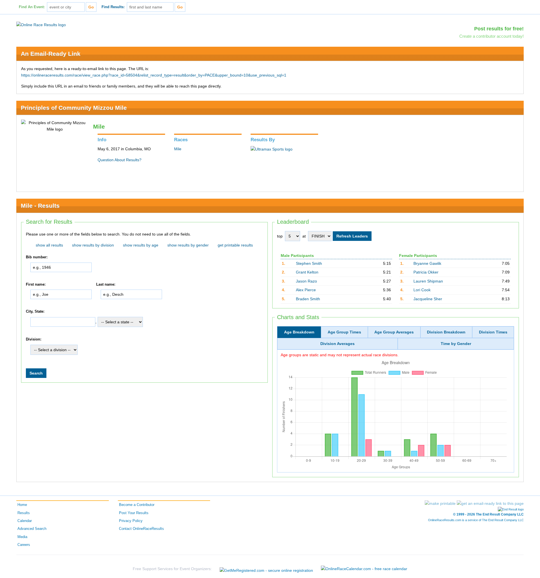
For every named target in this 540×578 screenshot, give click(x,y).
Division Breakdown (446, 332)
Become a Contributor (136, 505)
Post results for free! (499, 29)
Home (22, 505)
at (304, 236)
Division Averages (337, 343)
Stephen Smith (309, 263)
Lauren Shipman (428, 281)
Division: (33, 339)
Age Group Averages (394, 332)
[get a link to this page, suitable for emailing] (490, 503)
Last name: (105, 284)
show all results (49, 245)
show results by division (93, 245)
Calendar (24, 521)
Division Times (493, 332)
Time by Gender (456, 343)
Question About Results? (119, 160)
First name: (36, 284)
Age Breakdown (299, 332)
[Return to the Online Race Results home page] (41, 24)
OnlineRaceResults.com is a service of (476, 520)
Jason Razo (306, 281)
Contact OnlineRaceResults (141, 529)
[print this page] (440, 503)
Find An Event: (32, 7)
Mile (177, 149)
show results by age (140, 245)
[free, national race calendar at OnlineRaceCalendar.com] (364, 568)
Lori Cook (422, 290)
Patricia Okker (425, 272)
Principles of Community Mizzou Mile (74, 107)
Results (23, 513)
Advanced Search (31, 529)
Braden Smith (308, 299)
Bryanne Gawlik (427, 263)
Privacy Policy (131, 521)
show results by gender (188, 245)
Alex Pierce (306, 290)
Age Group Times (344, 332)
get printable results (235, 245)
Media (22, 537)
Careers (23, 545)
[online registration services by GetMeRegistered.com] (266, 569)
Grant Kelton (307, 272)
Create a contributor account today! (491, 36)
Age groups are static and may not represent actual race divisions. (340, 355)
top (280, 236)
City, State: (35, 312)
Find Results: (113, 7)
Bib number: (37, 257)
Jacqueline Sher (427, 299)
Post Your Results (133, 513)
